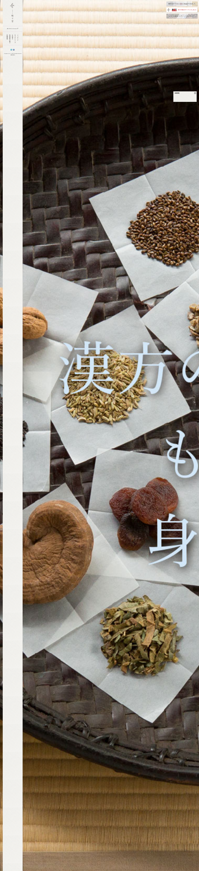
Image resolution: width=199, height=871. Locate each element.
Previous (27, 402)
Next (194, 402)
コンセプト (15, 38)
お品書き (12, 38)
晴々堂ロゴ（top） (12, 13)
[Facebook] (12, 50)
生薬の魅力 (10, 38)
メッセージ (17, 38)
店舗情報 (7, 38)
